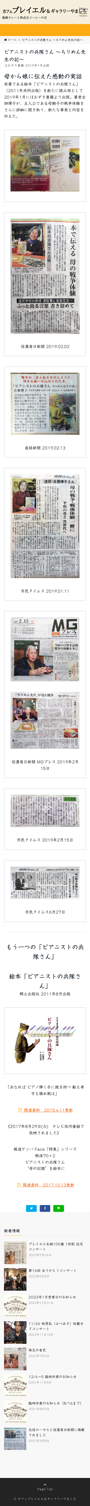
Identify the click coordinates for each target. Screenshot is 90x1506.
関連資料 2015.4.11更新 (48, 1110)
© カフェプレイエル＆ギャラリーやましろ (45, 1498)
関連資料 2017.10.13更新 (48, 1185)
